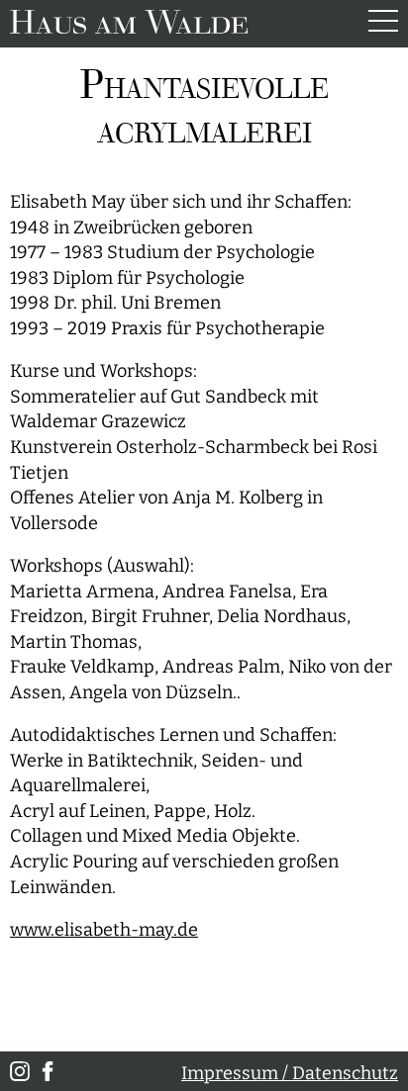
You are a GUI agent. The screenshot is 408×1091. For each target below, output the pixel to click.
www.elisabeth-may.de (104, 930)
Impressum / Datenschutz (289, 1073)
